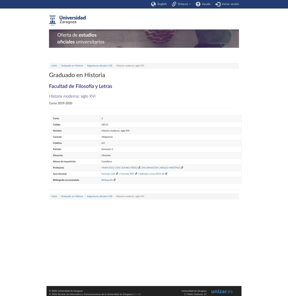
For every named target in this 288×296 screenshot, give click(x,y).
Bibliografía (107, 180)
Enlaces (182, 4)
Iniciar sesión (229, 4)
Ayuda (205, 4)
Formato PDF (127, 174)
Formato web (108, 174)
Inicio (54, 66)
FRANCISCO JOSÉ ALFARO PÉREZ (120, 168)
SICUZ (136, 294)
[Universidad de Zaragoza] (67, 20)
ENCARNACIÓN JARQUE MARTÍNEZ (161, 168)
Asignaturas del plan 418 (99, 66)
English (161, 4)
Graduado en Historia (72, 66)
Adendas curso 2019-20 (152, 174)
